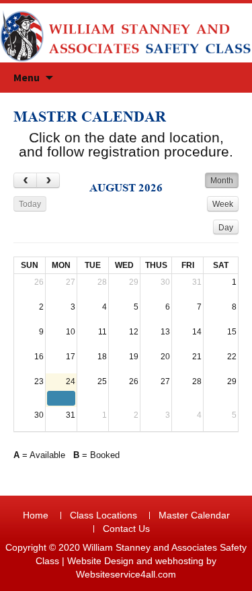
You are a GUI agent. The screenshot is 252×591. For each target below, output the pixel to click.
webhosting (179, 560)
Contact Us (126, 528)
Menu (26, 77)
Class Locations (103, 515)
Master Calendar (194, 515)
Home (35, 515)
